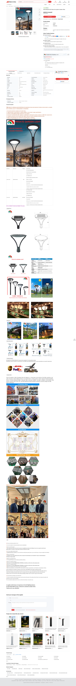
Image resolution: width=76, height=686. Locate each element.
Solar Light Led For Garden (44, 672)
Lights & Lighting (11, 6)
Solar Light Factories (10, 672)
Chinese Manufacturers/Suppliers (27, 679)
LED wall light (8, 656)
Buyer (49, 4)
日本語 (47, 680)
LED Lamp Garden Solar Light (63, 672)
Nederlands (39, 680)
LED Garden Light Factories (18, 672)
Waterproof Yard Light (45, 668)
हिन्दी (49, 680)
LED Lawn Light (21, 6)
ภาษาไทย (52, 680)
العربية (42, 680)
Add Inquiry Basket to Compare (24, 36)
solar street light (24, 657)
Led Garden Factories (36, 672)
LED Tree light (40, 657)
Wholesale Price (39, 679)
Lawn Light (8, 668)
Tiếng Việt (58, 680)
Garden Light (20, 668)
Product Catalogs (18, 654)
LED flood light (56, 657)
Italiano (34, 680)
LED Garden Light (14, 668)
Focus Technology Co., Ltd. (32, 682)
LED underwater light (25, 659)
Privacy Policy (51, 682)
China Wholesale (34, 679)
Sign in (69, 2)
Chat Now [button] (63, 16)
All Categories (9, 4)
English (17, 680)
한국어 (45, 680)
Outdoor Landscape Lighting (36, 668)
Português (23, 680)
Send (13, 609)
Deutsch (36, 680)
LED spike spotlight (40, 656)
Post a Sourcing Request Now (30, 609)
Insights (60, 679)
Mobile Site (57, 679)
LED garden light (8, 657)
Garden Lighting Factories (27, 672)
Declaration (47, 682)
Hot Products (16, 679)
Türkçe (55, 680)
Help (54, 4)
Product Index (53, 679)
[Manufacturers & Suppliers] (11, 2)
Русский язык (30, 680)
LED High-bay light (56, 659)
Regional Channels (48, 679)
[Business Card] (68, 75)
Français (27, 680)
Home (7, 6)
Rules (69, 4)
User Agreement (43, 682)
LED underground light (9, 659)
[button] (51, 73)
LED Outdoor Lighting (16, 6)
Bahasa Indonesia (62, 680)
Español (20, 680)
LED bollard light (56, 656)
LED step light (24, 656)
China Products (21, 679)
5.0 (58, 72)
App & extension (59, 4)
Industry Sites (43, 679)
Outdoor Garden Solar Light (53, 672)
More (7, 676)
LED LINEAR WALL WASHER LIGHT (43, 659)
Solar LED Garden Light (27, 6)
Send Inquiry (50, 16)
